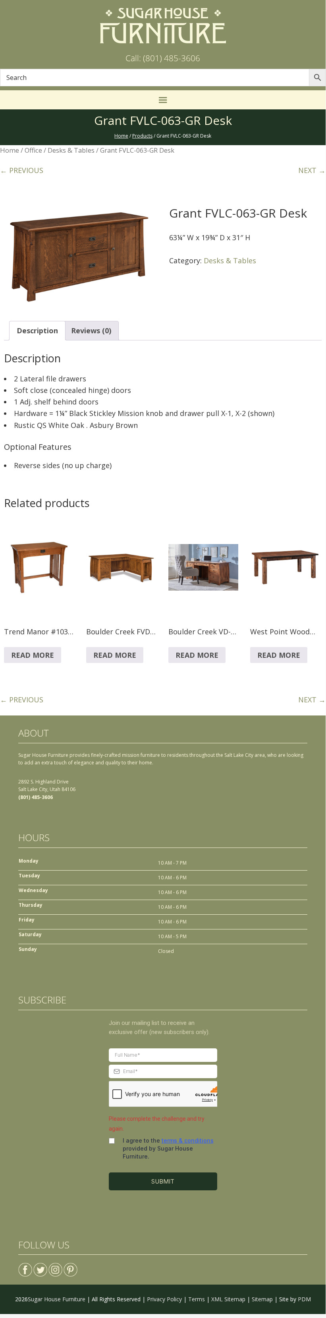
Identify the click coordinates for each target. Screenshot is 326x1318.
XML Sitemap (228, 1299)
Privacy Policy (164, 1299)
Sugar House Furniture (56, 1299)
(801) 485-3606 (35, 797)
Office (33, 150)
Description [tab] (37, 330)
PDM (304, 1299)
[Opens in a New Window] (25, 1266)
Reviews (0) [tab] (91, 330)
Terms (196, 1299)
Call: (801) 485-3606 (162, 58)
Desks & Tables (71, 150)
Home (9, 150)
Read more (32, 655)
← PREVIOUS (21, 170)
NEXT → (312, 170)
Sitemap (262, 1299)
